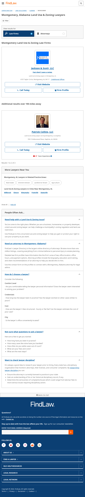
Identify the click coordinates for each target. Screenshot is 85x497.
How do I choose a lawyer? (17, 274)
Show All (4, 205)
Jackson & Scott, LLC (42, 68)
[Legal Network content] (81, 479)
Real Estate (10, 183)
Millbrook (7, 193)
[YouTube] (11, 445)
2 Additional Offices (57, 79)
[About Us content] (81, 452)
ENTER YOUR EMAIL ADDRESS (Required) (16, 428)
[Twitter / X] (18, 445)
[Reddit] (32, 445)
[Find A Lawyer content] (81, 459)
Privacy (12, 491)
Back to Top (43, 395)
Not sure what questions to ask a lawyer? (24, 332)
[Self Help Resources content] (81, 466)
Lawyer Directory (7, 10)
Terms (4, 491)
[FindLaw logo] (12, 3)
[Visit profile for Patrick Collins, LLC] (42, 121)
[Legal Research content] (81, 473)
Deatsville (44, 193)
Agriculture (56, 183)
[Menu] (3, 3)
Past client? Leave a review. (42, 72)
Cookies (31, 491)
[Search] (81, 3)
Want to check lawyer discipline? (20, 360)
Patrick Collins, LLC (42, 131)
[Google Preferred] (39, 445)
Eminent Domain (24, 183)
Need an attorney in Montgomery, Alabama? (25, 243)
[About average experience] (51, 156)
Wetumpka (25, 193)
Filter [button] (6, 21)
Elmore (16, 193)
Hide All (13, 205)
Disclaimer (22, 491)
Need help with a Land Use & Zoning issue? (25, 219)
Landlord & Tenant (40, 183)
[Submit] (71, 432)
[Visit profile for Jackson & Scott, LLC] (42, 58)
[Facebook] (4, 445)
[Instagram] (25, 445)
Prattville (35, 193)
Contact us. (10, 419)
